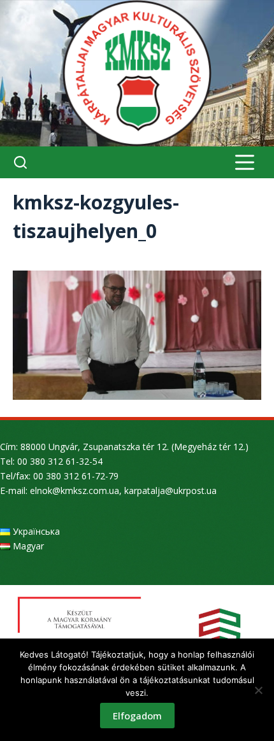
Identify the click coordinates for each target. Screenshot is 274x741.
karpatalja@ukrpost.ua (170, 490)
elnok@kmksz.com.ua (74, 490)
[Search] (20, 162)
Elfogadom (137, 715)
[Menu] (245, 162)
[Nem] (258, 690)
